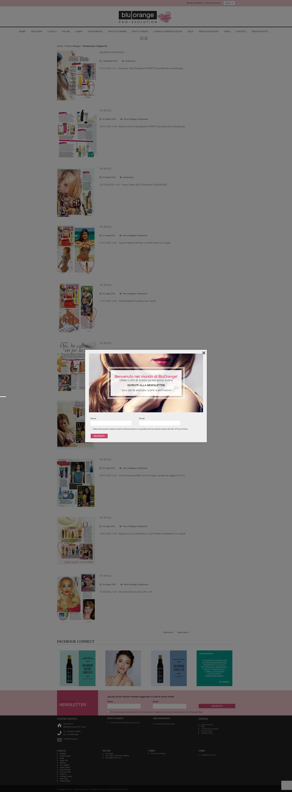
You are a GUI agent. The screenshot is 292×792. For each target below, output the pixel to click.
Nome (93, 418)
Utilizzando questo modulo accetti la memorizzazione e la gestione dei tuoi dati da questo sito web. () (140, 429)
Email (141, 418)
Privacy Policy (181, 429)
